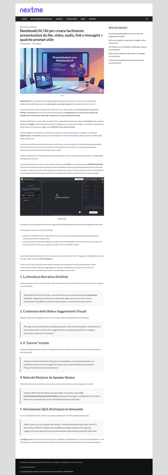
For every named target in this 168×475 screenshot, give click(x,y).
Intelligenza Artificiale (41, 19)
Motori (92, 19)
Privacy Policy (77, 462)
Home (24, 19)
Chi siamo (23, 462)
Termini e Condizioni (52, 462)
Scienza (59, 19)
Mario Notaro (36, 44)
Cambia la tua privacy (27, 467)
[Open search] (147, 19)
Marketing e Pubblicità (36, 462)
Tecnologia (71, 19)
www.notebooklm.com (72, 133)
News (83, 19)
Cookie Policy (66, 462)
